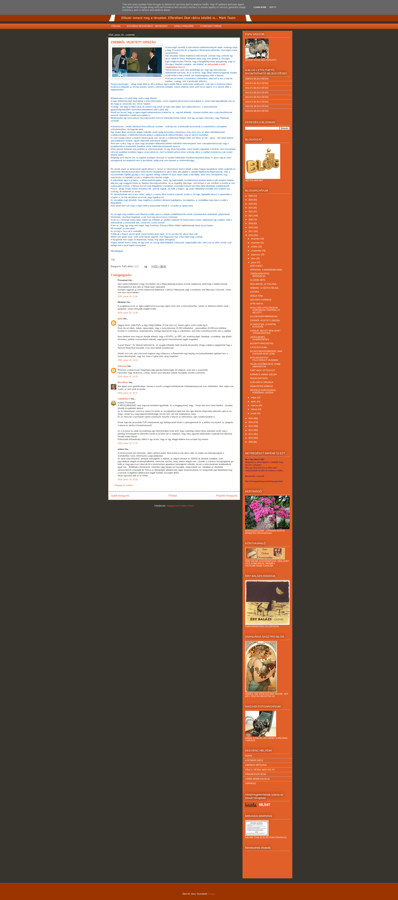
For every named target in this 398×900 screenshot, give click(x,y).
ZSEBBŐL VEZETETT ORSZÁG (265, 320)
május (254, 397)
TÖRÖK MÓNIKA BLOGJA (257, 779)
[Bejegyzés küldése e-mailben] (145, 266)
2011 (250, 434)
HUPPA (248, 756)
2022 (250, 211)
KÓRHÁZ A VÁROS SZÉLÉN (263, 374)
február (254, 409)
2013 (250, 426)
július (253, 258)
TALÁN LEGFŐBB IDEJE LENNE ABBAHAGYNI (265, 365)
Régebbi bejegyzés (227, 495)
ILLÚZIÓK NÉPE (257, 280)
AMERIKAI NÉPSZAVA (255, 765)
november (255, 243)
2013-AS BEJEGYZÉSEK (257, 97)
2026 (250, 196)
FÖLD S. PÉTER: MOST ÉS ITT (260, 770)
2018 (250, 227)
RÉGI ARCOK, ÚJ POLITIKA (263, 284)
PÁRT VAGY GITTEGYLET (262, 370)
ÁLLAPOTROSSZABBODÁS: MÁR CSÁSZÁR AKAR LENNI (266, 352)
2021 (250, 216)
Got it (272, 7)
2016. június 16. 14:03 (128, 376)
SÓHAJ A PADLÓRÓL (184, 26)
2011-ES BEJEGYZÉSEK (256, 88)
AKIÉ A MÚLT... (257, 266)
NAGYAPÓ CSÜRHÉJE (261, 300)
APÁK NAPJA (256, 304)
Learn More (259, 7)
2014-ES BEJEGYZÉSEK (257, 102)
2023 (250, 208)
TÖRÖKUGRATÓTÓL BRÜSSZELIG (260, 275)
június (254, 262)
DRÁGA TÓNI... (257, 296)
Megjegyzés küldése (124, 485)
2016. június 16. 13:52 (128, 360)
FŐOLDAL (116, 26)
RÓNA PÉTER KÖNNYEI (261, 386)
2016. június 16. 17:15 (128, 443)
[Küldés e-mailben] (153, 266)
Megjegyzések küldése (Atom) (180, 506)
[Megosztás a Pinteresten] (164, 266)
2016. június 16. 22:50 (128, 479)
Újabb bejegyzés (120, 495)
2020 (250, 219)
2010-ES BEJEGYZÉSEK (257, 83)
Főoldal (173, 495)
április (254, 401)
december (255, 239)
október (254, 246)
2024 (250, 204)
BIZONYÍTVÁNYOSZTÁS (261, 343)
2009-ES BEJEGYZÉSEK (257, 79)
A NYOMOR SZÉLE (254, 760)
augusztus (256, 254)
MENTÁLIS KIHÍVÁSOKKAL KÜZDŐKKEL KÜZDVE (263, 391)
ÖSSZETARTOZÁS (259, 378)
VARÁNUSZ (250, 783)
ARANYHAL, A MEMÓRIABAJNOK (266, 270)
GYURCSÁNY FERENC (211, 26)
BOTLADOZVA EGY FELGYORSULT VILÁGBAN (264, 359)
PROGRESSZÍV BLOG (255, 774)
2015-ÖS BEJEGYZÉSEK (257, 106)
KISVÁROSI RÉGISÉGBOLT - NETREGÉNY (147, 26)
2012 (250, 430)
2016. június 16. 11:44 (127, 296)
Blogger (211, 894)
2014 (250, 422)
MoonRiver (123, 382)
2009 (250, 442)
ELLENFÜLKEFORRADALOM (263, 316)
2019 (250, 223)
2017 (250, 231)
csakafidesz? (124, 399)
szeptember (256, 250)
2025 (250, 200)
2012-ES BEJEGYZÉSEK (257, 92)
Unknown (122, 366)
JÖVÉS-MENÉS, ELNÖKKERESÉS (259, 338)
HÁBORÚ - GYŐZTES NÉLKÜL (264, 288)
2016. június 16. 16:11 (127, 393)
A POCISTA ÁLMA (258, 347)
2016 (250, 235)
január (254, 413)
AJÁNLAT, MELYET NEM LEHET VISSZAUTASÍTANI (265, 332)
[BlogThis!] (155, 266)
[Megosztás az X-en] (158, 266)
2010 (250, 438)
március (255, 405)
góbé (120, 318)
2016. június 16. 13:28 (128, 313)
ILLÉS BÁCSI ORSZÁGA (261, 382)
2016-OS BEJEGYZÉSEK (257, 111)
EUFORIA (254, 292)
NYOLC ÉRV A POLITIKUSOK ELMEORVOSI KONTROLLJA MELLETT (265, 310)
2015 (250, 418)
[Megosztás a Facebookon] (161, 266)
